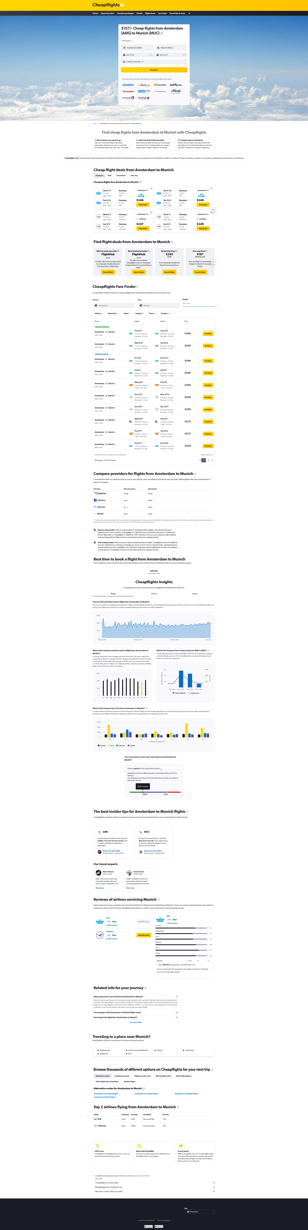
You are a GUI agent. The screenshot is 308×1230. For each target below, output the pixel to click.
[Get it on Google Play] (148, 1226)
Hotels (139, 13)
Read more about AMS (111, 851)
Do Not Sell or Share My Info (146, 1220)
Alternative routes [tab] (103, 1076)
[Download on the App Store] (159, 1226)
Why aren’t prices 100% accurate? (109, 1191)
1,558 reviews (111, 925)
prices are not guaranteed (141, 1176)
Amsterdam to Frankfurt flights (146, 1094)
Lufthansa (110, 931)
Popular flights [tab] (129, 1081)
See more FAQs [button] (136, 1022)
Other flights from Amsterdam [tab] (107, 1081)
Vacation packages (125, 13)
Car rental (162, 13)
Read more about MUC (152, 851)
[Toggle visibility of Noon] (111, 745)
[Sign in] (189, 13)
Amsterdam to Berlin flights (104, 1097)
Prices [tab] (113, 594)
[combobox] (127, 40)
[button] (136, 54)
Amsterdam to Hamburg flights (106, 1094)
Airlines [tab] (154, 594)
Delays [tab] (195, 594)
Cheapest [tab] (99, 175)
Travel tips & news (177, 13)
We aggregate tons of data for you (108, 1187)
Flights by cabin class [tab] (142, 1076)
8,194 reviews (111, 939)
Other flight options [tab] (183, 1076)
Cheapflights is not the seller (106, 1183)
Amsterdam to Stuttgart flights (186, 1094)
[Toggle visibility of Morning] (101, 745)
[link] (108, 272)
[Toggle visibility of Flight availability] (179, 693)
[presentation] (161, 33)
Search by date (107, 13)
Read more (100, 888)
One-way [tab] (134, 175)
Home (95, 13)
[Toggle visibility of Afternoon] (120, 745)
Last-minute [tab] (121, 175)
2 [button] (208, 460)
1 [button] (203, 460)
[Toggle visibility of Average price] (193, 693)
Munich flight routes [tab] (163, 1076)
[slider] (216, 306)
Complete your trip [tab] (122, 1076)
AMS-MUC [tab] (154, 571)
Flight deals (150, 13)
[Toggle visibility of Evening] (131, 745)
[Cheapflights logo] (106, 5)
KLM (107, 918)
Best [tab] (109, 175)
